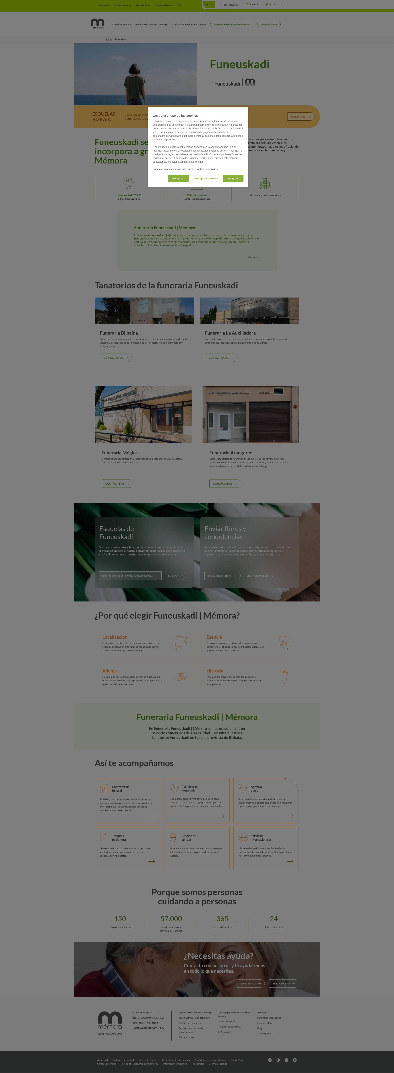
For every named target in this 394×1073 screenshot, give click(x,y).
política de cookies (207, 169)
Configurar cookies (205, 178)
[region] (198, 147)
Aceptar (233, 178)
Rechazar (178, 178)
